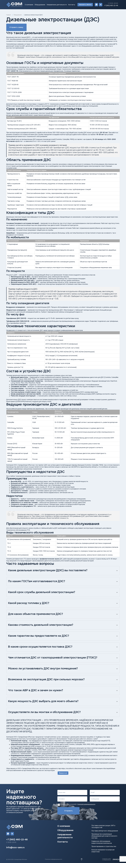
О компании (29, 5)
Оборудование (40, 5)
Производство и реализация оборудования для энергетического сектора (104, 836)
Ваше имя (61, 792)
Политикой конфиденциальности (86, 804)
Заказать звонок (85, 5)
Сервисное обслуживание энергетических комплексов (101, 842)
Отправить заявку (16, 27)
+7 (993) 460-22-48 (111, 5)
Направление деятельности (57, 5)
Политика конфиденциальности (53, 859)
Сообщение (95, 799)
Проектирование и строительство (103, 846)
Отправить (68, 811)
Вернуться (63, 773)
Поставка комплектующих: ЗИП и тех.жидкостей (103, 826)
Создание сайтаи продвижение (106, 859)
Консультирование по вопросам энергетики (102, 851)
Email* (93, 792)
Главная (8, 15)
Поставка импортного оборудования (104, 831)
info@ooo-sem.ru (15, 847)
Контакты (71, 5)
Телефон (61, 799)
